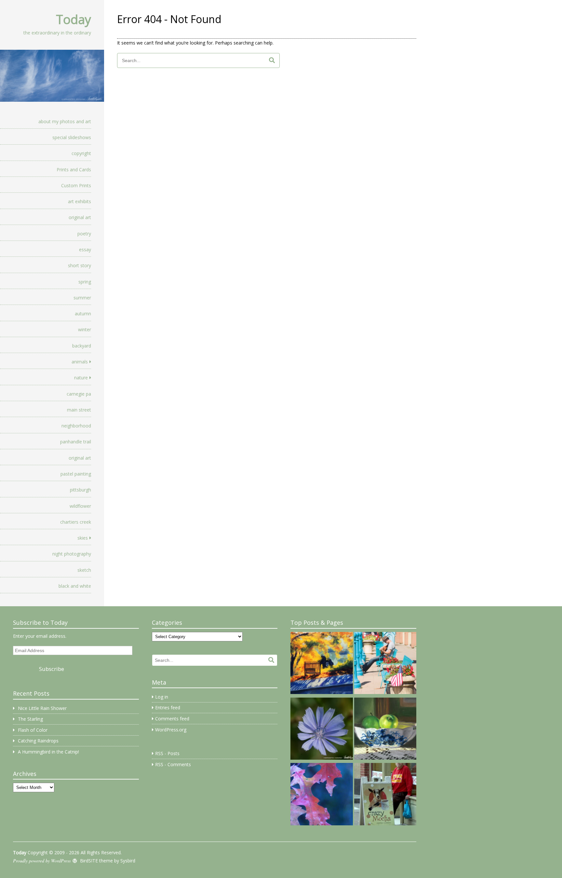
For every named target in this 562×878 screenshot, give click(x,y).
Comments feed (172, 718)
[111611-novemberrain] (321, 795)
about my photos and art (64, 121)
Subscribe (51, 669)
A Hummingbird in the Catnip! (48, 752)
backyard (81, 346)
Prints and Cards (74, 169)
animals (80, 362)
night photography (71, 554)
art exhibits (79, 201)
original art (80, 217)
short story (79, 265)
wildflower (80, 506)
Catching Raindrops (38, 741)
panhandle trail (75, 442)
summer (82, 298)
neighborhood (76, 426)
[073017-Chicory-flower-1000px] (321, 730)
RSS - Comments (173, 764)
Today (73, 19)
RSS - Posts (167, 753)
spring (84, 282)
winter (84, 329)
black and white (75, 586)
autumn (83, 313)
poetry (84, 233)
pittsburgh (80, 490)
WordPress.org (170, 730)
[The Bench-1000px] (321, 664)
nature (81, 377)
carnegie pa (79, 394)
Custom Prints (76, 185)
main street (79, 410)
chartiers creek (75, 522)
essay (85, 249)
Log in (161, 697)
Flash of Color (32, 730)
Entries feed (167, 707)
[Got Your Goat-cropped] (385, 795)
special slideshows (71, 137)
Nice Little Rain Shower (42, 708)
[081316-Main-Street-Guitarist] (385, 664)
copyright (81, 153)
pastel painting (75, 474)
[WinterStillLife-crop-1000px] (385, 730)
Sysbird (127, 861)
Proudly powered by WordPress (42, 861)
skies (82, 538)
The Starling (30, 719)
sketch (84, 570)
